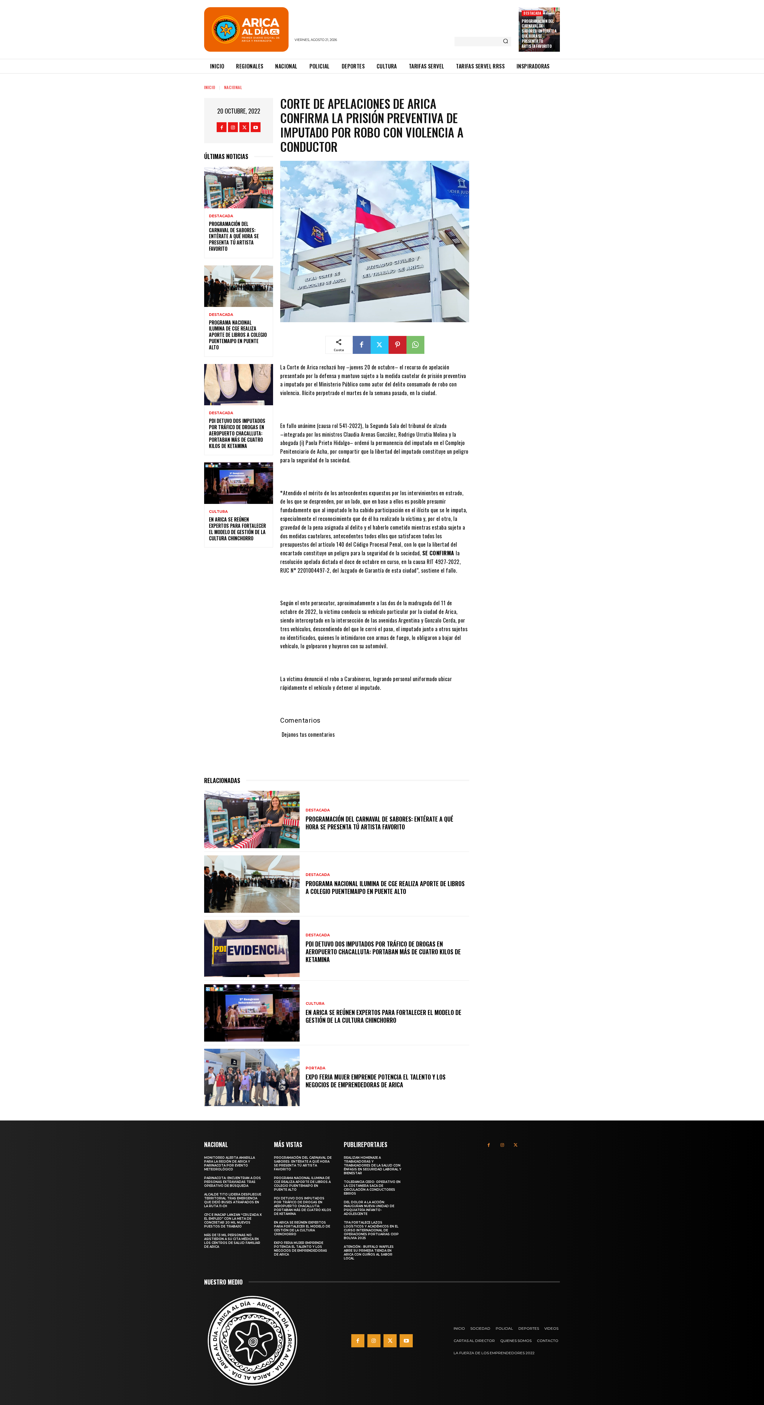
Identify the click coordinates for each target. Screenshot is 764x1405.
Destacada (532, 13)
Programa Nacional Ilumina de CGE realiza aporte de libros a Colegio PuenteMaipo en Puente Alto (238, 335)
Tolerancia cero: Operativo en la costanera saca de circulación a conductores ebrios (372, 1187)
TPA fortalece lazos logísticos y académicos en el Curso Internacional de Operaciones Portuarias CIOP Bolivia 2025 (371, 1230)
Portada (315, 1068)
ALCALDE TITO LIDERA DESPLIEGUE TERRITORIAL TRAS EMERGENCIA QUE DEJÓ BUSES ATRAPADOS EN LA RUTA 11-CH (232, 1200)
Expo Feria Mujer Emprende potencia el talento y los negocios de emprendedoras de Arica (376, 1080)
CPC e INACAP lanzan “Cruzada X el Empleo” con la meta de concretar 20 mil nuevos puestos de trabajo (233, 1220)
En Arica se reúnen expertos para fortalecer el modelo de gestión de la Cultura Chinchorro (237, 529)
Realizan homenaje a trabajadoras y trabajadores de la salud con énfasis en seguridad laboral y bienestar (372, 1165)
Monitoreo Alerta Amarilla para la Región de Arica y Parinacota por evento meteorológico (229, 1163)
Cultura (218, 511)
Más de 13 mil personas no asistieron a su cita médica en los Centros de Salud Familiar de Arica (232, 1241)
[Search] (505, 41)
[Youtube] (256, 127)
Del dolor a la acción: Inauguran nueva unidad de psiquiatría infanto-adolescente (369, 1208)
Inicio (209, 87)
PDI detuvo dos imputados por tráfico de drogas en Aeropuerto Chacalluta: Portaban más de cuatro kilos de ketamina (237, 433)
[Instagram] (233, 127)
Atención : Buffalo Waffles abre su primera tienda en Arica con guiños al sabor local (369, 1252)
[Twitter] (244, 127)
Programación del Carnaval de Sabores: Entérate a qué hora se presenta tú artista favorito (539, 33)
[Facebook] (222, 127)
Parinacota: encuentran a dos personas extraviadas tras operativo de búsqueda (232, 1182)
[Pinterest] (397, 345)
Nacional (233, 87)
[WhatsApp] (415, 345)
